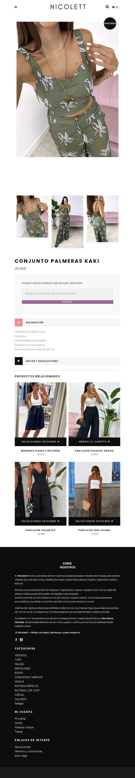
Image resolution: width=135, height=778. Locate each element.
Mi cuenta (20, 718)
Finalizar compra (24, 727)
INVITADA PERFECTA (26, 686)
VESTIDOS (21, 655)
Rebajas (19, 703)
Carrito (18, 723)
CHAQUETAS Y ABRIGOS (29, 677)
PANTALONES (22, 668)
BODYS (19, 673)
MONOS (19, 681)
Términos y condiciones (28, 751)
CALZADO (21, 699)
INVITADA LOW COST (27, 690)
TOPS (18, 659)
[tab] (67, 322)
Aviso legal (21, 755)
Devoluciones (22, 747)
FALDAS (19, 664)
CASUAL (19, 694)
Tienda (18, 731)
